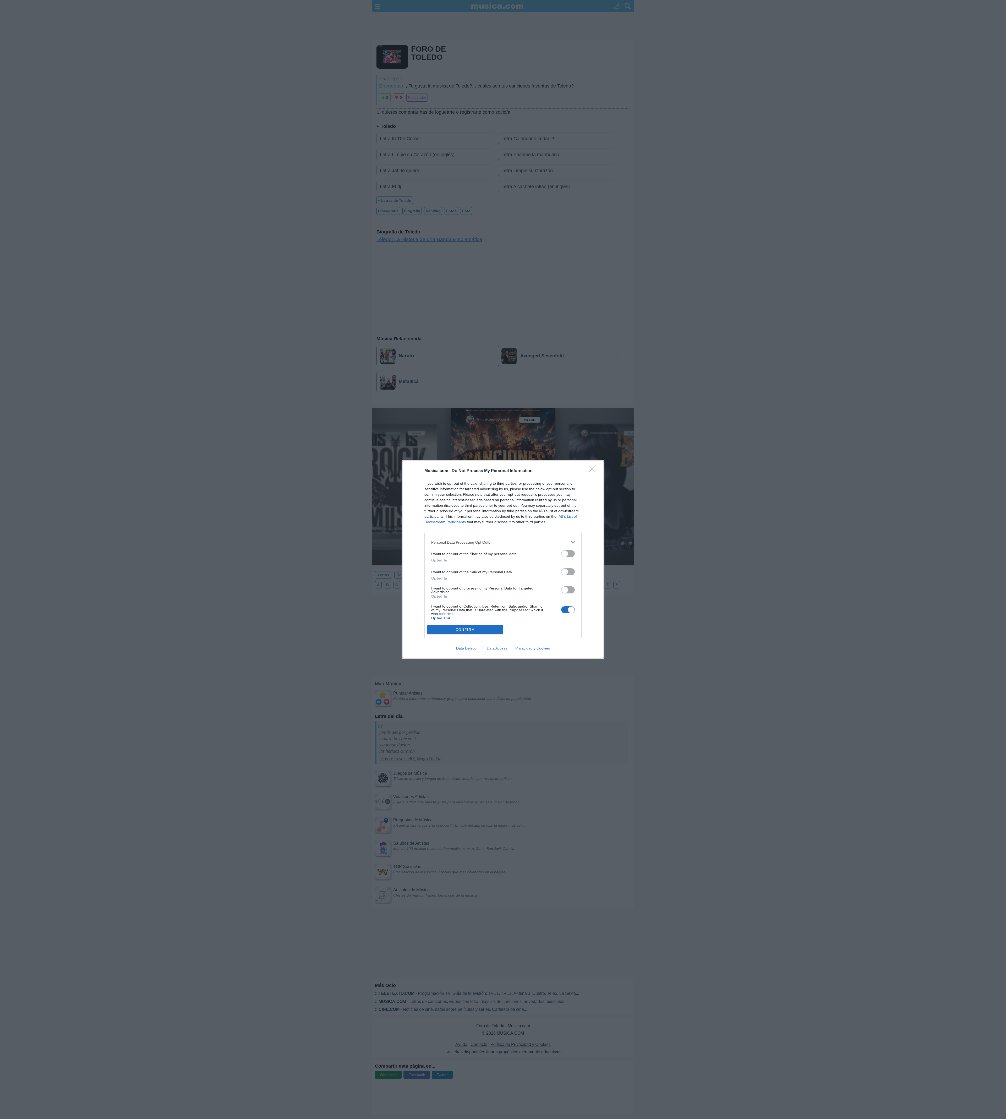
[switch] (568, 553)
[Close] (594, 471)
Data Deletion (467, 648)
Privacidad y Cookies (532, 648)
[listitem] (503, 542)
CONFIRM (465, 630)
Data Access (497, 648)
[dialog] (503, 559)
